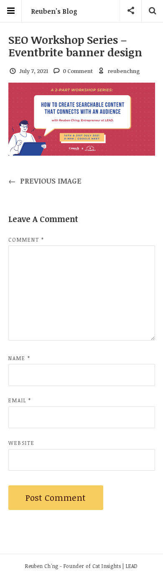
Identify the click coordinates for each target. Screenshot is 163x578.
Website (21, 442)
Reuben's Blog (54, 11)
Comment (26, 239)
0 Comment (78, 71)
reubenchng (124, 71)
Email (19, 400)
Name (19, 358)
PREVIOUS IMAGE (45, 181)
